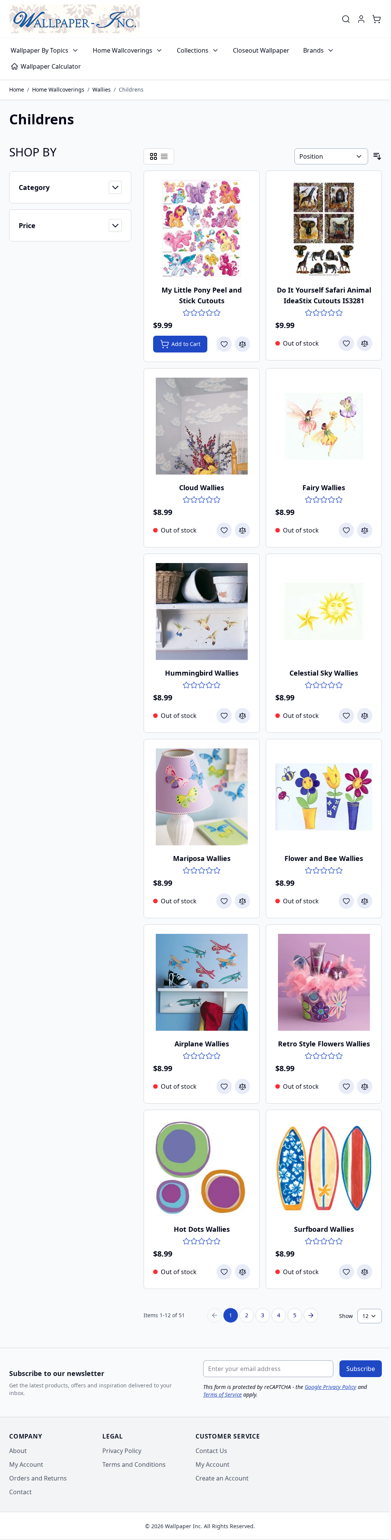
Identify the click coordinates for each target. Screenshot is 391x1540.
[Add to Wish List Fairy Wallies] (346, 530)
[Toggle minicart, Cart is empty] (376, 19)
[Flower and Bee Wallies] (323, 796)
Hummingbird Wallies (202, 672)
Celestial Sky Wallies (323, 672)
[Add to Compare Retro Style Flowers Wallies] (364, 1086)
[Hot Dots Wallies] (201, 1167)
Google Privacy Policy (330, 1386)
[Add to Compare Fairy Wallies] (364, 530)
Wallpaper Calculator (51, 66)
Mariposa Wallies (202, 858)
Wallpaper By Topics (39, 50)
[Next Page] (311, 1315)
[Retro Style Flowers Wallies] (323, 982)
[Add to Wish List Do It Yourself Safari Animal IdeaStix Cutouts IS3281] (346, 343)
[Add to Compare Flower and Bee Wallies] (364, 901)
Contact (20, 1492)
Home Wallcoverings (122, 50)
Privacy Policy (121, 1451)
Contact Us (211, 1451)
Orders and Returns (38, 1478)
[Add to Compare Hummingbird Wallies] (242, 715)
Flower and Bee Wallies (323, 858)
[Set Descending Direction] (377, 156)
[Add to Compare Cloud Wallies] (242, 530)
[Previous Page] (214, 1315)
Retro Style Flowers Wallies (324, 1043)
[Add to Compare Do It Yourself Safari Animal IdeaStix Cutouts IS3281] (364, 343)
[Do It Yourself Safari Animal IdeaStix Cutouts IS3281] (323, 228)
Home (16, 89)
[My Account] (361, 19)
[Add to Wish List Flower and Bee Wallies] (346, 901)
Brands (313, 50)
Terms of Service (222, 1394)
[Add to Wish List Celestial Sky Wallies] (346, 715)
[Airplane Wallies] (201, 982)
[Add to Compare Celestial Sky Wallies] (364, 715)
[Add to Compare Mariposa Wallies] (242, 901)
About (18, 1451)
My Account (26, 1464)
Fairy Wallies (323, 487)
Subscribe (360, 1369)
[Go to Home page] (74, 19)
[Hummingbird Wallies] (201, 611)
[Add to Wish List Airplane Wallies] (224, 1086)
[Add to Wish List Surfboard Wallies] (346, 1271)
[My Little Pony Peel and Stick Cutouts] (201, 228)
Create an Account (222, 1478)
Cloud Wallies (201, 487)
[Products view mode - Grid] (153, 156)
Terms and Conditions (134, 1464)
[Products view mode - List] (164, 156)
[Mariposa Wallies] (201, 796)
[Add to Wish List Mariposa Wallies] (224, 901)
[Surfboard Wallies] (323, 1167)
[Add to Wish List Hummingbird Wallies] (224, 715)
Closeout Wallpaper (261, 50)
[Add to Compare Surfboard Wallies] (364, 1271)
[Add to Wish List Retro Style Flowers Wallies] (346, 1086)
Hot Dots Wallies (202, 1229)
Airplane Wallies (201, 1043)
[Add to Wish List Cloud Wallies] (224, 530)
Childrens (131, 89)
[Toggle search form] (346, 19)
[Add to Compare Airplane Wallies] (242, 1086)
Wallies (101, 89)
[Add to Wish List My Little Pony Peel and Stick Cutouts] (224, 344)
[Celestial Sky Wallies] (323, 611)
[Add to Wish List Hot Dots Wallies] (224, 1271)
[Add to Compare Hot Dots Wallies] (242, 1271)
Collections (192, 50)
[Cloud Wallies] (201, 426)
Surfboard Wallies (324, 1229)
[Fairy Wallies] (323, 426)
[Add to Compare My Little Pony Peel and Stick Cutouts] (242, 344)
